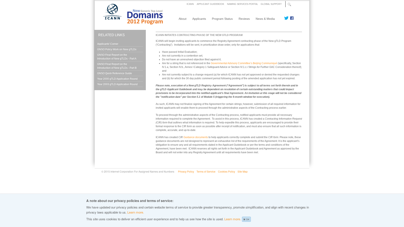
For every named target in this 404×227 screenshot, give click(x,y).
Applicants (199, 18)
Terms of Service (206, 171)
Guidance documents (195, 137)
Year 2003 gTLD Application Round (117, 84)
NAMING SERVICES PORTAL (242, 4)
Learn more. (135, 212)
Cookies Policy (226, 171)
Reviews (244, 18)
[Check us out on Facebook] (291, 18)
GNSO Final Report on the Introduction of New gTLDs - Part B (117, 66)
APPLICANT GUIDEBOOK (210, 4)
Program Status (222, 18)
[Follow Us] (286, 18)
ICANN (190, 4)
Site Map (243, 171)
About (182, 18)
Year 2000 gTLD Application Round (117, 78)
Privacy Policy (186, 171)
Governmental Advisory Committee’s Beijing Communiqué (244, 63)
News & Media (265, 18)
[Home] (130, 23)
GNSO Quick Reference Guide (114, 73)
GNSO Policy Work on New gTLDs (116, 49)
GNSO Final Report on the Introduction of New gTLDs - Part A (116, 56)
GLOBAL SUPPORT (271, 4)
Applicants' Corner (107, 43)
